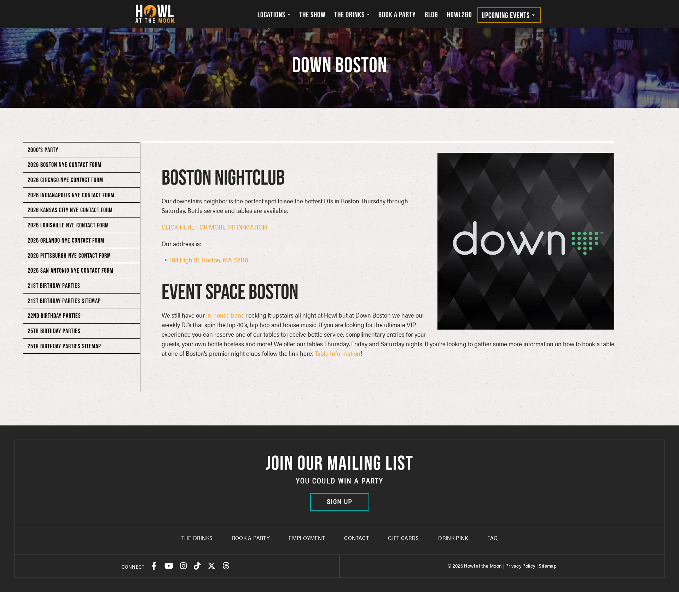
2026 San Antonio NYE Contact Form (71, 270)
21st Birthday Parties (54, 285)
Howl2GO (459, 14)
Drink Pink (453, 538)
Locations (272, 14)
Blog (431, 14)
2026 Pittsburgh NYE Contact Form (69, 255)
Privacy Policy (520, 565)
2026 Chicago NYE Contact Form (65, 179)
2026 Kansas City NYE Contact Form (70, 210)
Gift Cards (403, 538)
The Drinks (350, 14)
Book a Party (397, 14)
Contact (356, 538)
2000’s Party (43, 149)
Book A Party (250, 538)
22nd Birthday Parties (54, 315)
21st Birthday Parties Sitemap (64, 300)
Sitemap (548, 565)
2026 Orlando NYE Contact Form (66, 240)
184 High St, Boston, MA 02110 (209, 259)
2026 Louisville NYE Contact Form (68, 225)
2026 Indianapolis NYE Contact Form (71, 195)
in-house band (225, 314)
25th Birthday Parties (54, 330)
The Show (312, 14)
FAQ (492, 538)
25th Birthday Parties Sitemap (64, 346)
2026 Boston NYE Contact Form (64, 164)
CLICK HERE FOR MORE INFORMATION (214, 226)
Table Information (337, 353)
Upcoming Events (506, 15)
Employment (307, 538)
